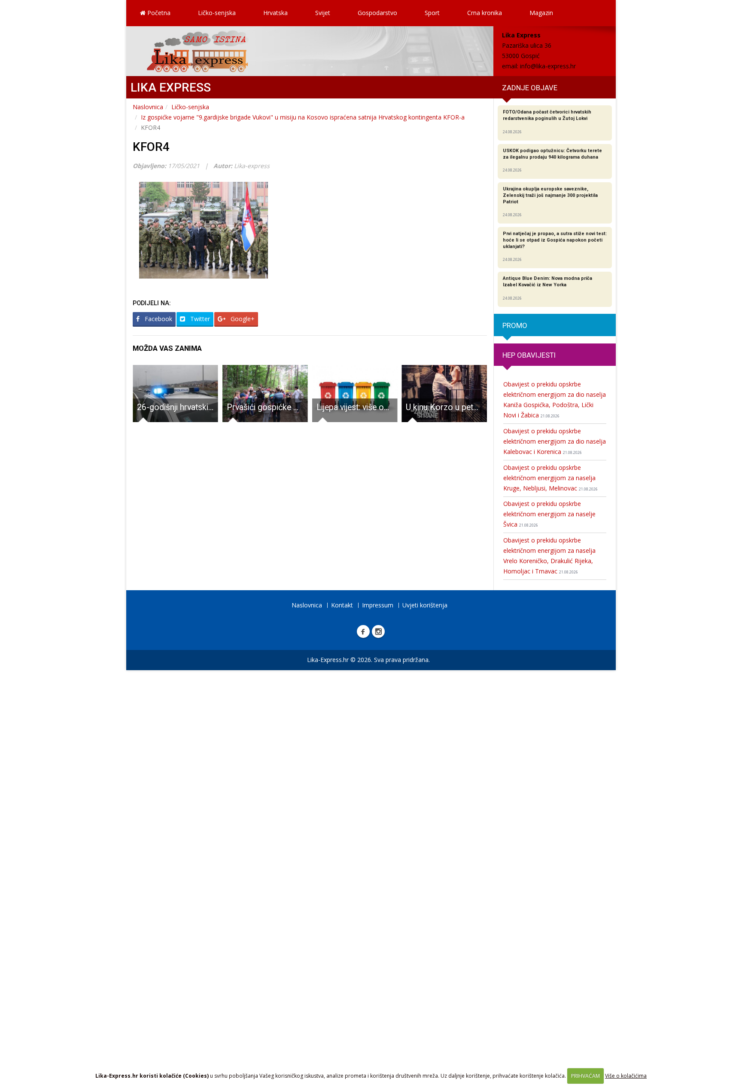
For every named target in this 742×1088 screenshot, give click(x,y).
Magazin (541, 13)
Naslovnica (148, 107)
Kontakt (342, 605)
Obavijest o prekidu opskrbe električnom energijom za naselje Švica (549, 514)
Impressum (377, 605)
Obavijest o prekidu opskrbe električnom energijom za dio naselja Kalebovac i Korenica (554, 441)
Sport (432, 13)
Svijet (322, 13)
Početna (158, 13)
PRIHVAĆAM (585, 1075)
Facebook (157, 319)
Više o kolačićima (626, 1075)
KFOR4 (151, 147)
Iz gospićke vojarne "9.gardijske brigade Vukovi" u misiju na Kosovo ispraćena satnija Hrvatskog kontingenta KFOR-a (303, 117)
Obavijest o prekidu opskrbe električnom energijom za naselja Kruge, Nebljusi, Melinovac (550, 477)
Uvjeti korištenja (424, 605)
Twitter (199, 319)
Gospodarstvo (377, 13)
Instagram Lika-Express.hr (378, 631)
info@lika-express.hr (548, 66)
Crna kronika (484, 13)
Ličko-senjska (217, 13)
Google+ (242, 319)
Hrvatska (275, 13)
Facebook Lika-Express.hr (363, 631)
